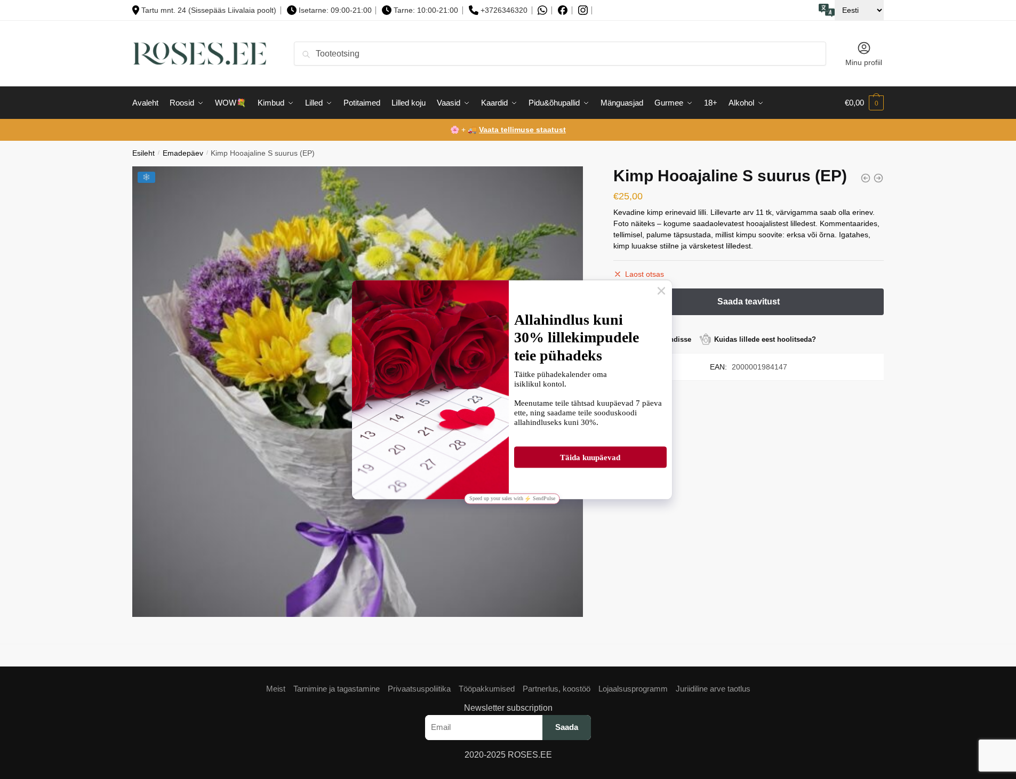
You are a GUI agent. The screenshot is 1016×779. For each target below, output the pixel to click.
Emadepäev (183, 153)
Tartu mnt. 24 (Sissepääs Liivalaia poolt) (208, 10)
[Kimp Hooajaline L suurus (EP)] (878, 178)
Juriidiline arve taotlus (713, 688)
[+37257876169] (542, 10)
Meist (275, 688)
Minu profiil (863, 62)
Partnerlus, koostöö (556, 688)
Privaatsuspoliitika (419, 688)
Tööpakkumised (487, 688)
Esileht (143, 153)
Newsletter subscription (508, 707)
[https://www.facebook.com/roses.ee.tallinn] (562, 10)
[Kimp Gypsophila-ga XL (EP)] (865, 178)
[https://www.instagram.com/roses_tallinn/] (583, 10)
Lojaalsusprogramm (633, 688)
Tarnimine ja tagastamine (336, 688)
